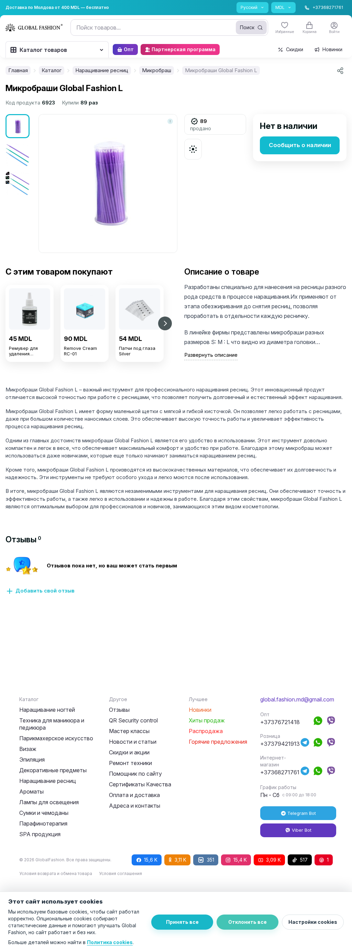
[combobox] (169, 27)
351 (210, 860)
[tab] (23, 539)
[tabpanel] (176, 579)
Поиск (247, 27)
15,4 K (240, 860)
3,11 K (180, 860)
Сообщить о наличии (300, 145)
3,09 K (273, 860)
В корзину (29, 369)
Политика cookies (110, 942)
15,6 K (150, 860)
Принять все (182, 922)
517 (304, 860)
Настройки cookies (312, 922)
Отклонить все (247, 922)
